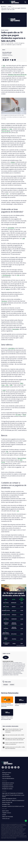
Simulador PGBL (6, 804)
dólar (10, 129)
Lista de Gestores (6, 776)
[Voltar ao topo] (26, 821)
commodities (10, 227)
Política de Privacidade (7, 816)
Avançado (6, 684)
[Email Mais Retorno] (15, 59)
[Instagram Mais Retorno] (3, 767)
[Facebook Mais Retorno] (3, 60)
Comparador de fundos (7, 786)
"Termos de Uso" (4, 835)
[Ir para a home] (14, 2)
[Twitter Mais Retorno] (8, 60)
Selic (4, 65)
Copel (4, 390)
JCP (7, 194)
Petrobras (4, 301)
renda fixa (4, 129)
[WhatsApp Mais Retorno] (12, 60)
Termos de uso (5, 818)
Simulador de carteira (7, 788)
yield (23, 238)
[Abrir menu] (3, 2)
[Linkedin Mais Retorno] (5, 60)
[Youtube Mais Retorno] (6, 767)
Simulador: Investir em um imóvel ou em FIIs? (13, 806)
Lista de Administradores (8, 778)
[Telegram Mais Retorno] (10, 59)
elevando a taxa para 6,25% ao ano (17, 74)
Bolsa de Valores (5, 131)
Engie (3, 385)
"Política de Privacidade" (14, 835)
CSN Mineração (6, 275)
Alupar (24, 414)
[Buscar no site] (25, 2)
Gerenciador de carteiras (8, 783)
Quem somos (5, 810)
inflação (13, 162)
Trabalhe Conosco (6, 812)
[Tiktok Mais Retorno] (15, 767)
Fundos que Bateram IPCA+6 (9, 798)
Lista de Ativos (5, 774)
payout (8, 289)
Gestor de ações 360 (7, 802)
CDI (18, 511)
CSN (18, 275)
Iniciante (12, 684)
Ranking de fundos (6, 772)
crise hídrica (11, 348)
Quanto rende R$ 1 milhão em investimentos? (13, 800)
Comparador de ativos (7, 785)
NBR (11, 385)
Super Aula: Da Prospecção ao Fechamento (12, 793)
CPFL (7, 385)
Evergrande (15, 329)
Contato (4, 814)
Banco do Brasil (22, 458)
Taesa (21, 383)
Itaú (7, 451)
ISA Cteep (18, 414)
